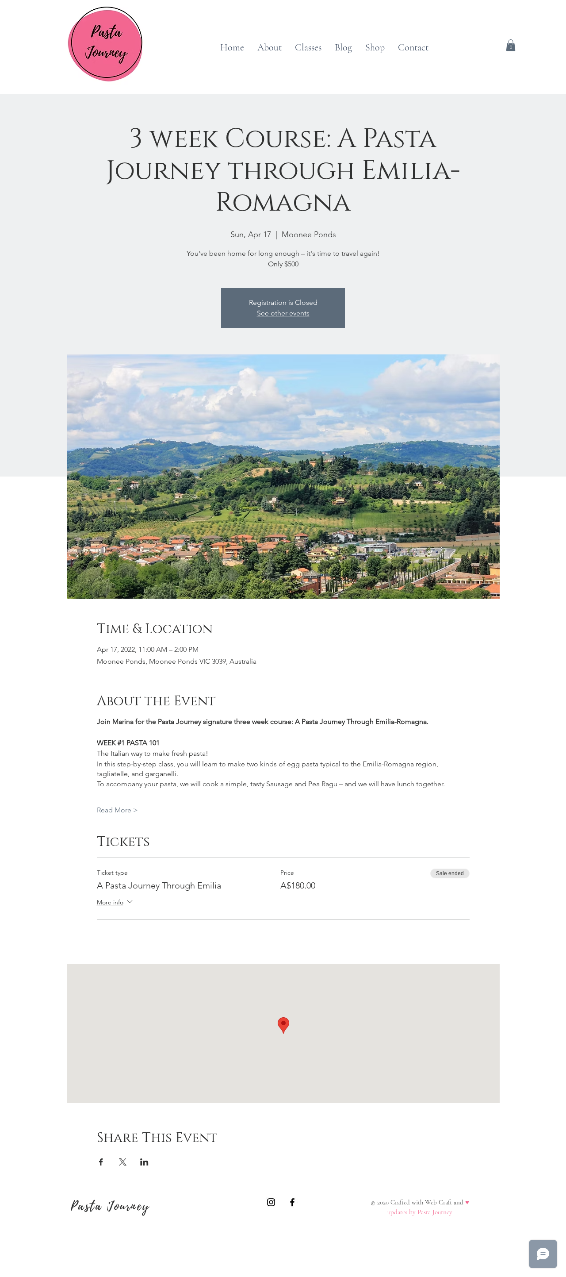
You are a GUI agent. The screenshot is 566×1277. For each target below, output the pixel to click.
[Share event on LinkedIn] (144, 1161)
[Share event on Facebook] (101, 1161)
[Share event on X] (123, 1161)
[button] (511, 45)
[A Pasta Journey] (271, 1202)
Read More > (117, 810)
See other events (283, 313)
